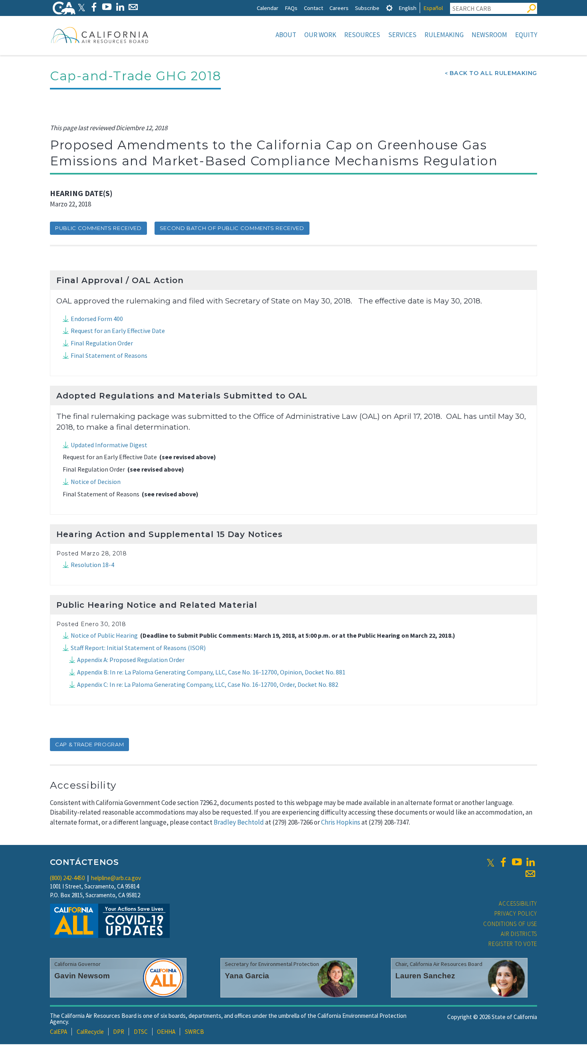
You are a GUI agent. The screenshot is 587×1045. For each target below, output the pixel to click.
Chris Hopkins (340, 822)
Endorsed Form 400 (97, 319)
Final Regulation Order (102, 343)
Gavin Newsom (82, 976)
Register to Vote (512, 944)
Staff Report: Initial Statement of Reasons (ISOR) (138, 648)
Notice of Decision (96, 482)
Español (433, 8)
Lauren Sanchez (425, 976)
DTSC (141, 1031)
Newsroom (489, 34)
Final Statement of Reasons (109, 355)
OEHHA (166, 1031)
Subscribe (367, 8)
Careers (339, 8)
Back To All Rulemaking (493, 73)
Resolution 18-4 (92, 565)
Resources (362, 34)
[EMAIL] (133, 7)
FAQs (291, 8)
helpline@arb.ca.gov (116, 878)
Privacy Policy (515, 913)
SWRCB (194, 1031)
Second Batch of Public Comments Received (232, 228)
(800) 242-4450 (67, 878)
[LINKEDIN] (120, 7)
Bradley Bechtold (239, 822)
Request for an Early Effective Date (118, 331)
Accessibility (518, 903)
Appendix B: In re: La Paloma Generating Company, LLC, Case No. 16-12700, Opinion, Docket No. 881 (211, 672)
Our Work (320, 34)
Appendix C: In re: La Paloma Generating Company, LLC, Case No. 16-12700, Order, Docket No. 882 (207, 684)
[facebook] (503, 862)
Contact (313, 8)
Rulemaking (444, 34)
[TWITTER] (81, 7)
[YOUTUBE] (107, 7)
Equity (526, 34)
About (286, 34)
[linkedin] (530, 862)
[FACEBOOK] (94, 7)
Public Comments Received (98, 228)
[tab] (389, 8)
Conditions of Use (510, 924)
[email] (530, 874)
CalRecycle (90, 1031)
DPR (118, 1031)
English (407, 8)
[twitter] (490, 862)
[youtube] (517, 862)
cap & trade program (89, 744)
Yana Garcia (247, 976)
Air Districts (519, 934)
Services (402, 34)
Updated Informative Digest (109, 445)
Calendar (267, 8)
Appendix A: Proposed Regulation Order (130, 660)
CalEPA (58, 1031)
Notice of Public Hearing (104, 635)
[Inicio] (100, 35)
